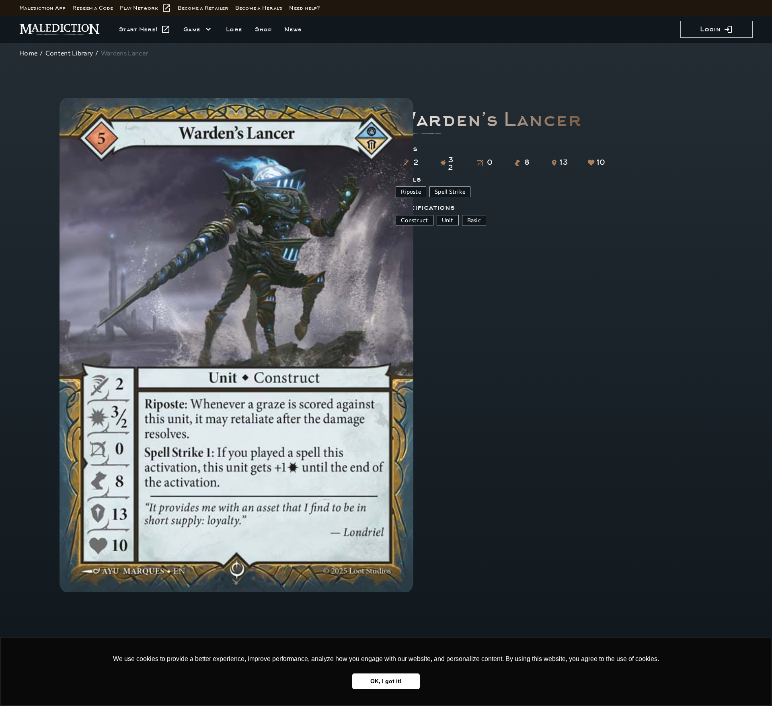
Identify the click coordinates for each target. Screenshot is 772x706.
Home (28, 53)
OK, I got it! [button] (386, 681)
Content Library (69, 53)
